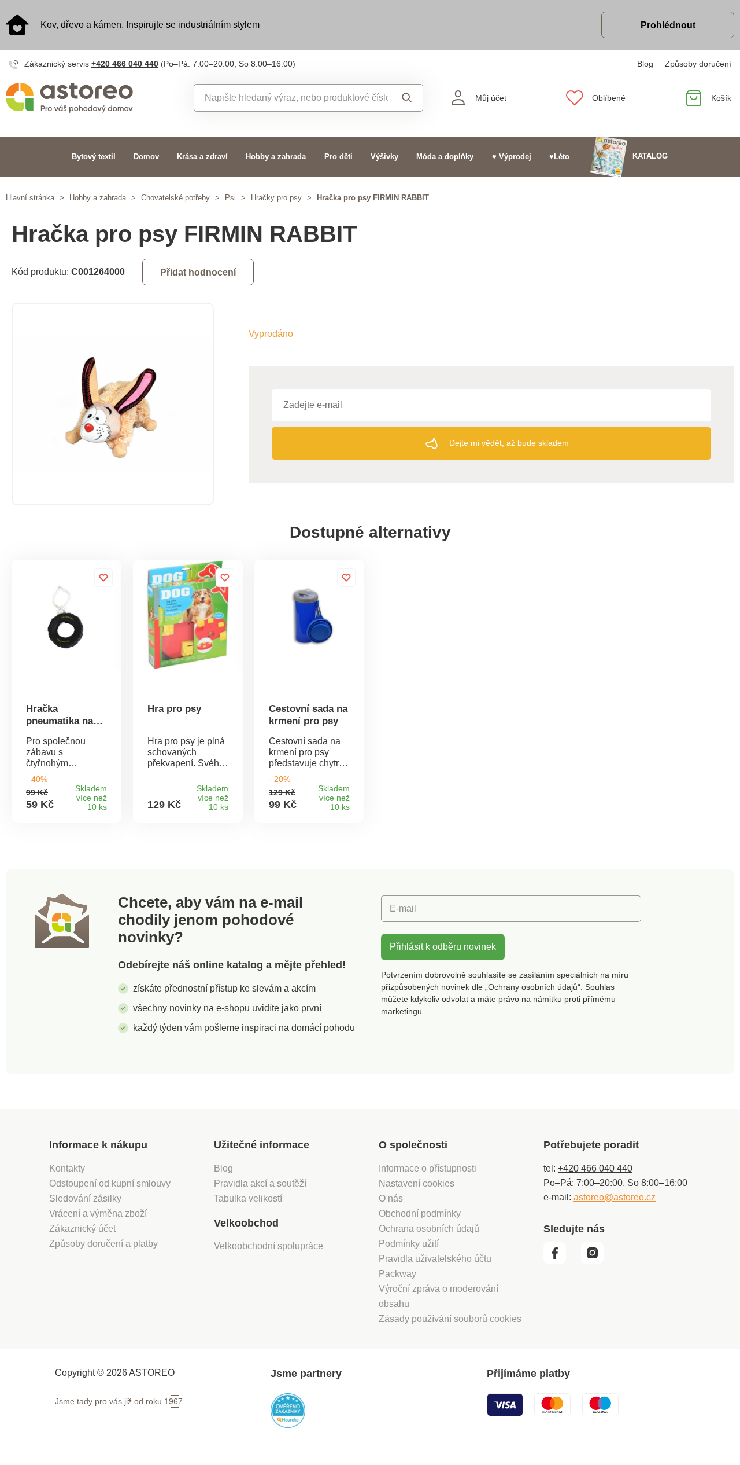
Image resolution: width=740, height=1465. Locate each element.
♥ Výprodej (511, 156)
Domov (146, 156)
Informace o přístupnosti (427, 1168)
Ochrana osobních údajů (429, 1228)
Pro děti (338, 156)
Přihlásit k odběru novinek (443, 947)
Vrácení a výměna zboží (98, 1213)
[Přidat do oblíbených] (103, 577)
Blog (645, 63)
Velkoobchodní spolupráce (268, 1246)
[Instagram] (596, 1261)
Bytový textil (94, 156)
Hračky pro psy (276, 197)
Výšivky (384, 156)
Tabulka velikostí (248, 1198)
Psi (230, 197)
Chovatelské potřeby (175, 197)
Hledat (405, 98)
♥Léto (559, 156)
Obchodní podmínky (420, 1213)
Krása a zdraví (202, 156)
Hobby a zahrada (276, 156)
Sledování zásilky (85, 1198)
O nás (391, 1198)
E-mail (403, 908)
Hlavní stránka (30, 197)
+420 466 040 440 (124, 63)
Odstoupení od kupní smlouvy (110, 1183)
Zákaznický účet (82, 1228)
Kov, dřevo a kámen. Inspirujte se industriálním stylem (150, 25)
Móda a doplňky (444, 156)
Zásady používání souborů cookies (450, 1319)
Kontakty (67, 1168)
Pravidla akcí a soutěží (260, 1183)
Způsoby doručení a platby (103, 1244)
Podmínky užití (409, 1244)
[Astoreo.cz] (92, 98)
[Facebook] (561, 1261)
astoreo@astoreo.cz (615, 1197)
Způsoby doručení (698, 63)
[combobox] (291, 98)
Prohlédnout (668, 25)
